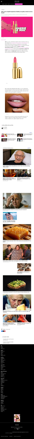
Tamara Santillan (4, 127)
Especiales (2, 403)
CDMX (1, 390)
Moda (3, 4)
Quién (2, 350)
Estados (2, 391)
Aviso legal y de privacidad (4, 436)
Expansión (2, 378)
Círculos (2, 352)
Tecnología (2, 382)
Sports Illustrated (4, 371)
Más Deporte (2, 375)
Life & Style (2, 364)
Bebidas (2, 359)
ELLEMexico (14, 428)
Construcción (3, 395)
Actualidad (2, 401)
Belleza (6, 4)
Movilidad (2, 408)
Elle (1, 345)
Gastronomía (2, 358)
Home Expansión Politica (4, 380)
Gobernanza (2, 407)
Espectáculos (3, 351)
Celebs (9, 4)
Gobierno (2, 388)
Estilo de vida (12, 4)
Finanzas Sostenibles (4, 409)
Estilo (1, 365)
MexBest (2, 357)
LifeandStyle (2, 385)
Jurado (2, 363)
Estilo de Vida (2, 362)
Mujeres (2, 400)
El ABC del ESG (3, 410)
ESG (1, 384)
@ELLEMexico (5, 128)
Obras (1, 383)
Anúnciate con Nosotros (17, 436)
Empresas (2, 379)
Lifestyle (2, 376)
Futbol (2, 372)
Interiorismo (2, 398)
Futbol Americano (3, 373)
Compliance (10, 436)
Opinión (2, 392)
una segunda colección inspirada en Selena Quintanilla (19, 42)
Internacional (3, 381)
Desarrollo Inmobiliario (4, 396)
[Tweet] (3, 331)
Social (2, 406)
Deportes (2, 367)
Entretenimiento (3, 366)
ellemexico (18, 428)
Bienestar (2, 361)
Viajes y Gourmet (3, 355)
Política (2, 387)
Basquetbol (2, 374)
